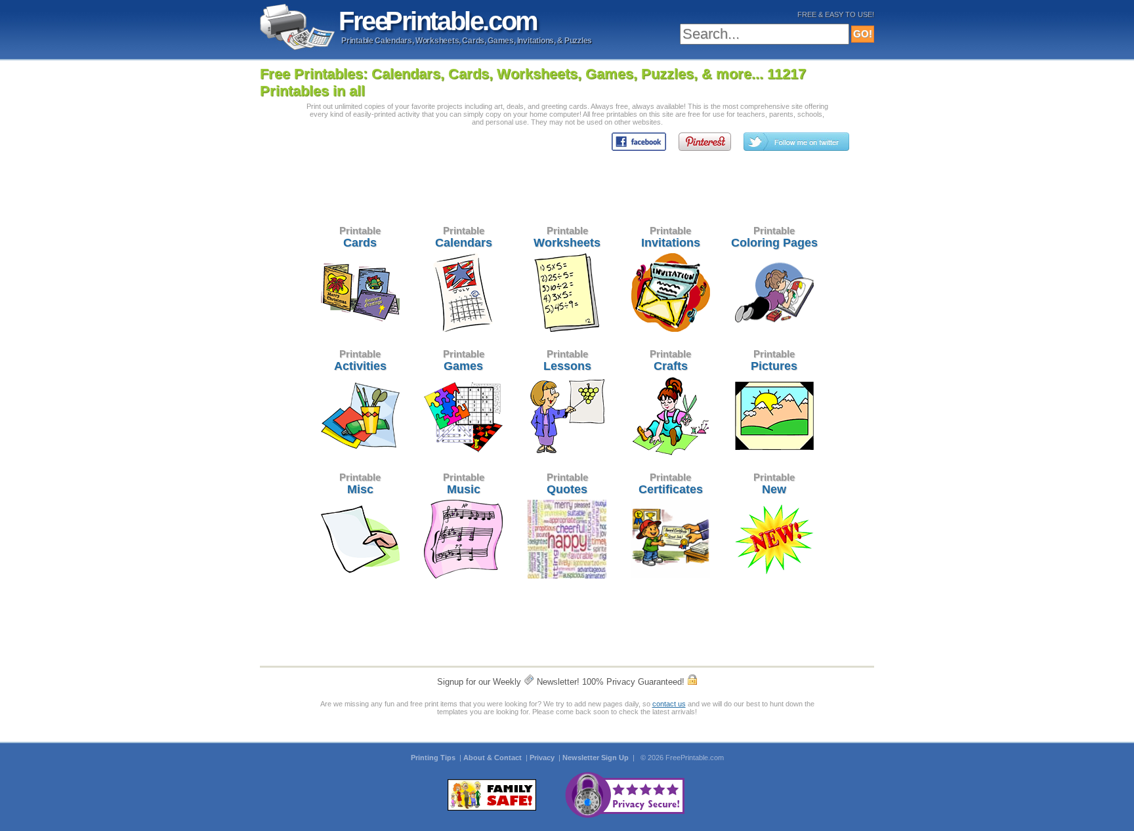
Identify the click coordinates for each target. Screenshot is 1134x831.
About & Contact (493, 757)
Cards (360, 237)
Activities (360, 360)
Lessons (567, 360)
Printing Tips (434, 757)
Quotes (567, 484)
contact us (669, 704)
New (774, 484)
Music (463, 484)
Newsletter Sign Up (596, 757)
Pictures (774, 360)
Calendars (463, 237)
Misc (360, 484)
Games (463, 360)
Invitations (670, 237)
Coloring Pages (774, 237)
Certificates (671, 484)
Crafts (670, 360)
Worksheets (567, 237)
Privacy (543, 757)
